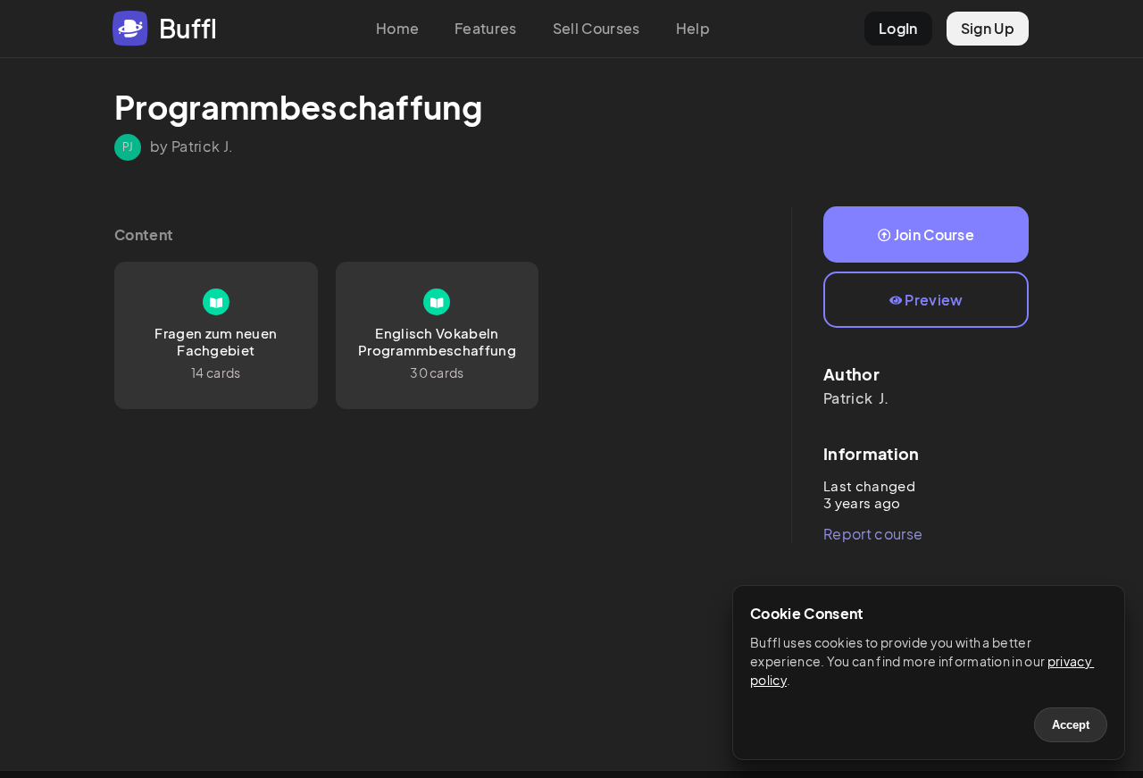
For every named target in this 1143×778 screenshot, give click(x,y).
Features (486, 28)
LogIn (898, 28)
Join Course (934, 234)
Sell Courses (596, 28)
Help (693, 28)
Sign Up (987, 28)
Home (397, 28)
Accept (1070, 725)
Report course (872, 533)
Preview (934, 299)
